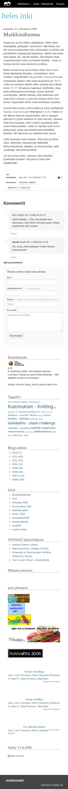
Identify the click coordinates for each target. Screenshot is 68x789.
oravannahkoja (29, 432)
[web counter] (16, 755)
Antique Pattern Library (25, 544)
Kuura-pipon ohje (21, 506)
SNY (38, 412)
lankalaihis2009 (20, 518)
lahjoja (40, 419)
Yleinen (33, 415)
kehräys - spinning (18, 418)
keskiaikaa (33, 419)
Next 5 (15, 678)
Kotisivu (33, 299)
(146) (18, 479)
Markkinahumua (21, 34)
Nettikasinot (23, 3)
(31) (17, 464)
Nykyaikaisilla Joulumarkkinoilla (45, 77)
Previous (25, 675)
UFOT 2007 (18, 514)
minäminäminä (16, 431)
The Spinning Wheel (34, 727)
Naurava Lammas (27, 182)
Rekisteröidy (47, 3)
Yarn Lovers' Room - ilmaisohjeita (30, 560)
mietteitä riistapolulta (42, 427)
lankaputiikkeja (20, 521)
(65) (17, 468)
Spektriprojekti (20, 510)
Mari (14, 215)
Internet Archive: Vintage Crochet (30, 548)
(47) (17, 460)
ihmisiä (47, 415)
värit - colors (23, 435)
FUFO (10, 402)
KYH (14, 498)
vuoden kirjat (19, 529)
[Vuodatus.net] (15, 780)
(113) (18, 475)
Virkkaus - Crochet (18, 415)
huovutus (40, 415)
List (16, 675)
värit (15, 435)
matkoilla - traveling (19, 188)
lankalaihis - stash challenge (31, 423)
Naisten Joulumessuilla (16, 112)
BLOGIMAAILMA (21, 495)
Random (44, 675)
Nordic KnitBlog (34, 699)
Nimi (9, 277)
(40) (17, 456)
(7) (17, 453)
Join (10, 675)
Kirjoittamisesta (34, 402)
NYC (17, 412)
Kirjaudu (60, 3)
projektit (16, 525)
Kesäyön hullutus (20, 402)
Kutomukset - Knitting (30, 406)
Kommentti (12, 310)
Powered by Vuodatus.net (52, 784)
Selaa (36, 3)
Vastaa (13, 233)
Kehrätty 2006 (20, 502)
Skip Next (43, 678)
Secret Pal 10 (46, 412)
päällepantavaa (42, 431)
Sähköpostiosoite (24, 288)
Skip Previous (28, 678)
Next (34, 675)
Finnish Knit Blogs (34, 671)
